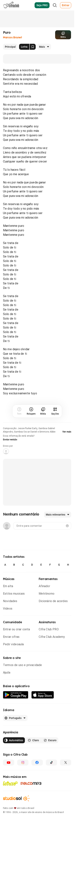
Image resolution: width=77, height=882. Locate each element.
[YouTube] (8, 763)
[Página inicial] (11, 5)
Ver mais (66, 431)
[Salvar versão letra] (33, 47)
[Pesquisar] (54, 5)
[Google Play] (15, 695)
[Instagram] (22, 763)
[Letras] (10, 783)
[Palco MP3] (31, 783)
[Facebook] (37, 763)
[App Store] (42, 695)
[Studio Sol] (16, 798)
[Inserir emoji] (67, 526)
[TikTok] (51, 763)
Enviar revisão (10, 439)
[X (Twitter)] (65, 763)
